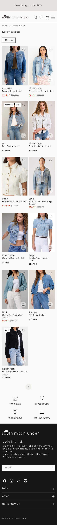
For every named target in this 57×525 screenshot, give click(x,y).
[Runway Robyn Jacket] (15, 65)
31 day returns (42, 404)
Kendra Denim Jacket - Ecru (14, 202)
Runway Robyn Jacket (12, 91)
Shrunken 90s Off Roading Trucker (40, 203)
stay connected (42, 418)
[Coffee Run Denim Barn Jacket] (15, 289)
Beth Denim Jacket (10, 146)
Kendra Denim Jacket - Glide (39, 259)
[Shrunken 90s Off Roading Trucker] (42, 176)
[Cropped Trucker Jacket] (15, 232)
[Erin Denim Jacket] (42, 289)
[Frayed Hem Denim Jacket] (42, 65)
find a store (15, 404)
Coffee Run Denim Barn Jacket (12, 316)
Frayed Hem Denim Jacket (41, 91)
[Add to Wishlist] (23, 49)
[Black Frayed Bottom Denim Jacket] (15, 346)
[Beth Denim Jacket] (15, 120)
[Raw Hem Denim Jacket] (42, 120)
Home (4, 26)
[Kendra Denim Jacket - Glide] (42, 232)
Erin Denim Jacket (37, 315)
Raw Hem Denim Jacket (40, 146)
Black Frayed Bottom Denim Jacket (14, 373)
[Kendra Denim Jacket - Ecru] (15, 176)
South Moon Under (17, 519)
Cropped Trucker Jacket (13, 258)
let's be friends (15, 418)
